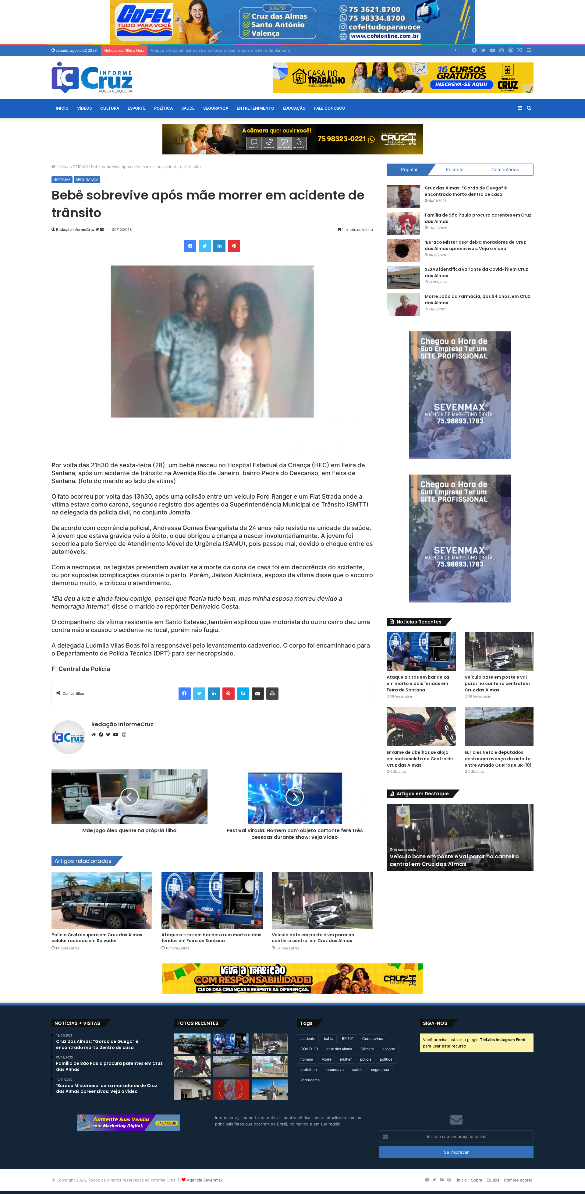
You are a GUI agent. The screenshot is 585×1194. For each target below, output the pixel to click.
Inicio (62, 108)
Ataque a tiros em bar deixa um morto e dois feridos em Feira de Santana (211, 938)
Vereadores (310, 1080)
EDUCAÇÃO (294, 108)
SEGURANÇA (215, 108)
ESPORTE (137, 108)
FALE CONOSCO (329, 108)
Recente (455, 169)
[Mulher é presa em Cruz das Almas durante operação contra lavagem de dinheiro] (192, 1089)
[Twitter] (109, 734)
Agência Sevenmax (205, 1180)
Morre (326, 1059)
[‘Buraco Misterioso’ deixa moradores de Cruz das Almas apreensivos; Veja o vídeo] (403, 250)
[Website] (95, 734)
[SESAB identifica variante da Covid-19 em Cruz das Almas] (403, 277)
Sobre (476, 1180)
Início (60, 166)
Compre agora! (518, 1180)
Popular (409, 169)
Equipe (493, 1180)
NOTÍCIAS (78, 166)
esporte (388, 1049)
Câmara (367, 1049)
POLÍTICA (163, 108)
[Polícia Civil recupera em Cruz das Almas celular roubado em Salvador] (102, 900)
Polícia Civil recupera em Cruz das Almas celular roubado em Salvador (96, 938)
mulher (346, 1059)
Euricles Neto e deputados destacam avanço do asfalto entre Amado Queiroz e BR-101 (498, 758)
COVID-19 (309, 1049)
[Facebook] (102, 734)
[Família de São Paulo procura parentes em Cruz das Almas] (403, 223)
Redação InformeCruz (75, 229)
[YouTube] (117, 734)
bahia (328, 1038)
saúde (357, 1069)
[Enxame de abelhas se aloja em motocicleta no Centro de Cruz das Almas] (421, 726)
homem (306, 1059)
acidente (307, 1038)
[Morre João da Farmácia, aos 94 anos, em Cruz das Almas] (403, 304)
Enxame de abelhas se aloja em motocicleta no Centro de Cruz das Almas (420, 758)
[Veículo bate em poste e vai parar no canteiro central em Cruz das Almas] (322, 900)
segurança (380, 1069)
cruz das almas (339, 1049)
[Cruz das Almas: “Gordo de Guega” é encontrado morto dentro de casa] (403, 196)
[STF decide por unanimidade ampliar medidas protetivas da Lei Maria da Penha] (270, 1089)
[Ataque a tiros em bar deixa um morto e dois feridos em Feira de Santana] (212, 900)
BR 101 (348, 1038)
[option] (460, 837)
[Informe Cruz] (91, 77)
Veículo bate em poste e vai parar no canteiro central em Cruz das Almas (220, 50)
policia (365, 1059)
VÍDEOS (84, 108)
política (386, 1059)
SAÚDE (188, 108)
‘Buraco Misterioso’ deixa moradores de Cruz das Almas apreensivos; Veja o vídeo (475, 245)
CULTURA (109, 108)
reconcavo (334, 1069)
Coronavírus (372, 1038)
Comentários (505, 169)
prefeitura (308, 1069)
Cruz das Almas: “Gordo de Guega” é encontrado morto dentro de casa (466, 191)
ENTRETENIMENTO (255, 108)
